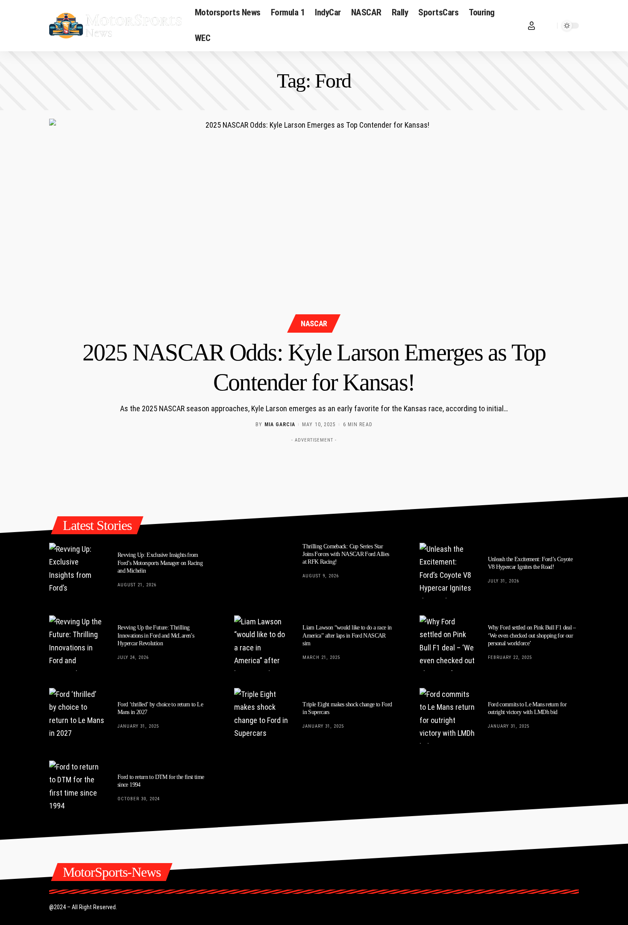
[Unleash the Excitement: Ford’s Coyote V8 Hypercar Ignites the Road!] (447, 570)
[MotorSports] (115, 25)
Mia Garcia (279, 424)
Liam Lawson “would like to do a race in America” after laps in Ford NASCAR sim (346, 635)
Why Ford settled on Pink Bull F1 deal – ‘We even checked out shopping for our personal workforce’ (532, 635)
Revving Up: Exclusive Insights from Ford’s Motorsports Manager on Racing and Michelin (159, 563)
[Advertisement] (314, 466)
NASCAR (314, 323)
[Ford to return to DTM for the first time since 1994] (77, 788)
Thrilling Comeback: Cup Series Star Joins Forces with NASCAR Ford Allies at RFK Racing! (345, 554)
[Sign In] (531, 25)
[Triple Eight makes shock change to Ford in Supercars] (262, 716)
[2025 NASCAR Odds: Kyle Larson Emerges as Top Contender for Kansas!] (314, 225)
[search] (548, 25)
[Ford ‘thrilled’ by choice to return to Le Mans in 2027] (77, 716)
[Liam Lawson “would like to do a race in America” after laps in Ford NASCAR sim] (262, 643)
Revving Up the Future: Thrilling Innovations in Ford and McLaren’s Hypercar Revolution (155, 635)
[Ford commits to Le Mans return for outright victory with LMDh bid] (447, 716)
